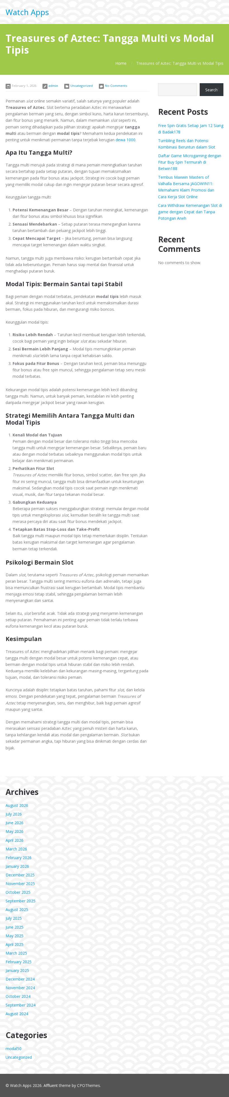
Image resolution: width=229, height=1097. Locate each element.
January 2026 (17, 866)
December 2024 (20, 979)
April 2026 (14, 840)
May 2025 (14, 935)
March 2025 (16, 953)
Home (121, 63)
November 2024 (20, 987)
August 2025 (17, 909)
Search (211, 89)
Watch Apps (27, 12)
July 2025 (14, 918)
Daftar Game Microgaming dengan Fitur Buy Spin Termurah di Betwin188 (189, 162)
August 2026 (17, 805)
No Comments (116, 85)
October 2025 (18, 892)
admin (53, 85)
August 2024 (17, 1013)
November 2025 (20, 883)
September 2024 (20, 1005)
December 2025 (20, 875)
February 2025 (19, 961)
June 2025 (14, 927)
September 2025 (20, 901)
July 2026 (14, 814)
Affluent (51, 1085)
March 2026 (16, 849)
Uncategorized (81, 85)
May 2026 (14, 831)
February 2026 (19, 857)
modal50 (14, 1048)
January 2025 (17, 970)
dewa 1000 (125, 139)
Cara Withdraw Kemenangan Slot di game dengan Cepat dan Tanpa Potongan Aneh (190, 212)
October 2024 (18, 996)
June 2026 (14, 822)
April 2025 (14, 944)
